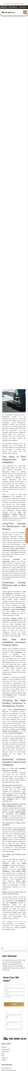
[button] (25, 12)
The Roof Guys (18, 921)
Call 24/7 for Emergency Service (14, 4)
